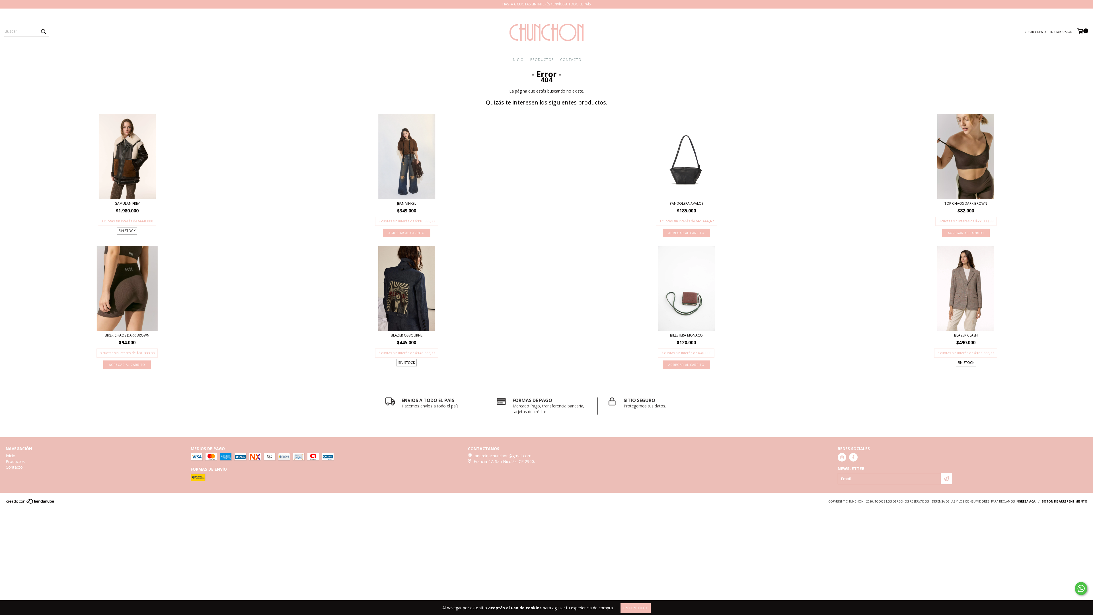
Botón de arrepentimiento (1064, 501)
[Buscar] (43, 31)
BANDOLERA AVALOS (686, 203)
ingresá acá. (1026, 501)
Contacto (571, 59)
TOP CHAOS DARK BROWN (965, 203)
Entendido (635, 608)
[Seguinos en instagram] (842, 457)
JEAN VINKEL (406, 203)
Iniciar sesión (1061, 32)
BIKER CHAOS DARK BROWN (127, 335)
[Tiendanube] (31, 503)
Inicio (518, 59)
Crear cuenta (1035, 32)
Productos (542, 59)
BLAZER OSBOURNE (406, 335)
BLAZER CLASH (966, 335)
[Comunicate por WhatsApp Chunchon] (1081, 588)
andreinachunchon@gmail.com (503, 455)
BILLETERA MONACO (686, 335)
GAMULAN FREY (127, 203)
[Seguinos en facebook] (853, 457)
